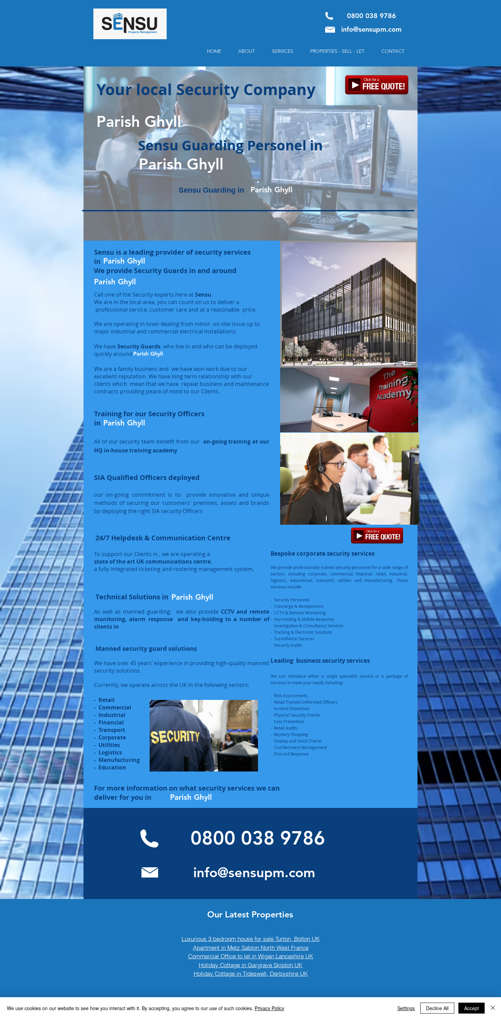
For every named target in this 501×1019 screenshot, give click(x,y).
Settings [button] (406, 1008)
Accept (471, 1008)
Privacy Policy (269, 1008)
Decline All (437, 1008)
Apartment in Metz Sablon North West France (250, 947)
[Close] (493, 1008)
